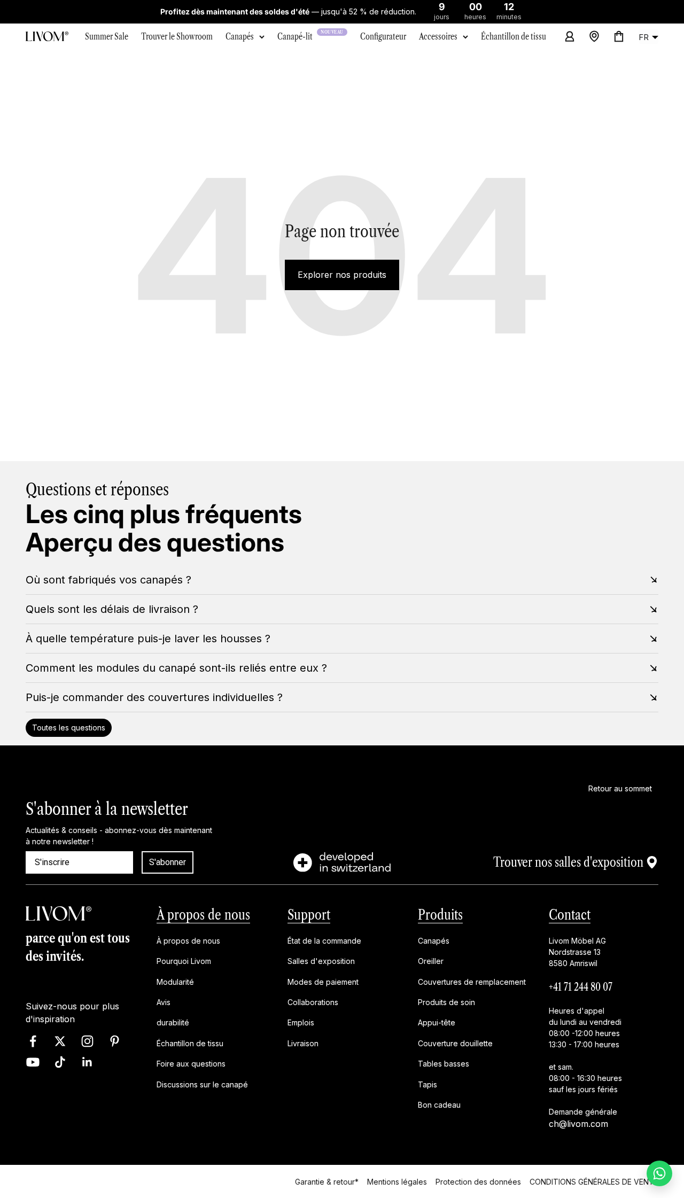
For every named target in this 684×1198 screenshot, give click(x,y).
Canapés (240, 36)
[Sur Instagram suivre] (87, 1041)
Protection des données (478, 1181)
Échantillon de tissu (190, 1043)
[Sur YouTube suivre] (33, 1062)
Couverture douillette (455, 1043)
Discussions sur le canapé (202, 1084)
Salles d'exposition (321, 961)
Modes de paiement (323, 981)
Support (308, 914)
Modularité (175, 981)
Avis (163, 1002)
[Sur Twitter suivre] (60, 1041)
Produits (440, 914)
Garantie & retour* (327, 1181)
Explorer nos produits (342, 274)
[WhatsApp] (659, 1173)
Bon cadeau (439, 1104)
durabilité (173, 1023)
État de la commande (324, 940)
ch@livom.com (578, 1123)
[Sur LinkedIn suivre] (87, 1062)
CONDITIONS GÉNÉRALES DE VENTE (594, 1181)
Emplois (300, 1023)
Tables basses (443, 1064)
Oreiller (431, 961)
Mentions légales (397, 1181)
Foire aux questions (191, 1064)
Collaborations (312, 1002)
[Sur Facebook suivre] (33, 1041)
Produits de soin (446, 1002)
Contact (569, 914)
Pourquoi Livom (184, 961)
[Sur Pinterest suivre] (114, 1041)
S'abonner (167, 862)
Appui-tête (436, 1023)
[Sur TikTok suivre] (60, 1062)
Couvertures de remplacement (472, 981)
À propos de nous (203, 914)
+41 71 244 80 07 (580, 987)
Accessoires (438, 36)
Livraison (302, 1043)
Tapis (427, 1084)
